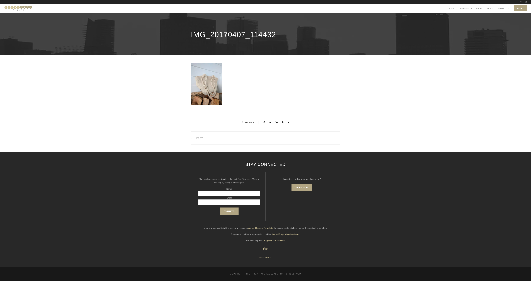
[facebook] (521, 2)
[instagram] (526, 2)
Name (229, 189)
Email (229, 198)
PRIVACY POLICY (265, 257)
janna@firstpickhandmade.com (286, 234)
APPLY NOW (302, 187)
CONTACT (501, 8)
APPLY (520, 8)
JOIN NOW (229, 211)
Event (452, 8)
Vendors (464, 8)
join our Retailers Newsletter (261, 228)
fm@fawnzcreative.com (274, 240)
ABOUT (479, 8)
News (490, 8)
